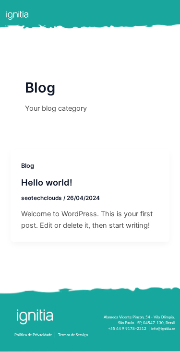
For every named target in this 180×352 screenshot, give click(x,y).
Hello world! (46, 182)
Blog (27, 165)
